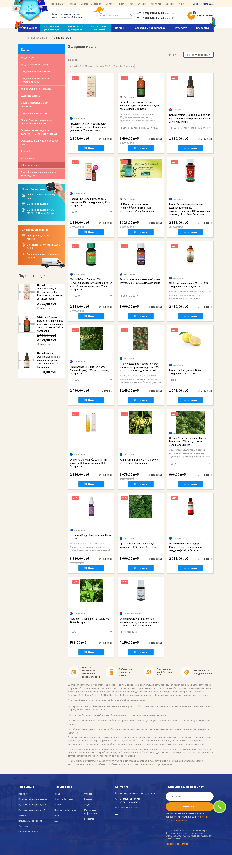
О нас (73, 3)
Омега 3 (119, 28)
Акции (182, 3)
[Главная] (19, 37)
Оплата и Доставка (91, 3)
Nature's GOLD (103, 66)
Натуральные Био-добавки (36, 71)
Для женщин (52, 28)
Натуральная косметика (34, 113)
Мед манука (30, 28)
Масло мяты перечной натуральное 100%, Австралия (89, 620)
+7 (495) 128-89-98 (150, 13)
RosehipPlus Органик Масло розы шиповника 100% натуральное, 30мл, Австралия (90, 202)
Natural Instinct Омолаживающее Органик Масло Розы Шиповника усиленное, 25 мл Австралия (50, 292)
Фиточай (25, 151)
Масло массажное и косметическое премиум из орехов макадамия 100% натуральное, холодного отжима (139, 367)
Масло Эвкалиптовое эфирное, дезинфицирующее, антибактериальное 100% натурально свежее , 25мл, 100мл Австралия (190, 209)
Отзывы (142, 3)
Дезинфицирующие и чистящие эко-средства (38, 174)
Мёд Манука (28, 57)
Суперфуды (27, 158)
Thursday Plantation (124, 66)
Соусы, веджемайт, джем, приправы (35, 104)
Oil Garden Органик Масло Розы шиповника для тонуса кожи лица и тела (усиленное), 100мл (139, 105)
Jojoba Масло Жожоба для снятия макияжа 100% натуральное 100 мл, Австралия (89, 463)
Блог (121, 3)
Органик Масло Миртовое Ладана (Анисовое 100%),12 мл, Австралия (138, 545)
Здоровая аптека (30, 95)
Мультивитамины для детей (31, 810)
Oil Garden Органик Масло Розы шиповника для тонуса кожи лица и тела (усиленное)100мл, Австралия (50, 324)
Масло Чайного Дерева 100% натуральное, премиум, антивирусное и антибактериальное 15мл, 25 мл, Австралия (91, 284)
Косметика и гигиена (28, 831)
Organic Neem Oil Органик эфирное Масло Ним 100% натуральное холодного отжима (188, 441)
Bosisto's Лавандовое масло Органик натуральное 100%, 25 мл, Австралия (140, 281)
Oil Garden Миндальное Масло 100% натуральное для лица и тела (188, 284)
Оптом (57, 804)
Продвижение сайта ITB (177, 843)
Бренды (170, 3)
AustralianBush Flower (81, 66)
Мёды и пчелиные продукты (36, 64)
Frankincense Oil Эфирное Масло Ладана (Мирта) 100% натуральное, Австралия (89, 370)
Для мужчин (75, 28)
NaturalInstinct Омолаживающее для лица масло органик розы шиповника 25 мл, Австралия (49, 360)
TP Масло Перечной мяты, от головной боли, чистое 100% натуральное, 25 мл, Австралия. (137, 208)
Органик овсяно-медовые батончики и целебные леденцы (39, 132)
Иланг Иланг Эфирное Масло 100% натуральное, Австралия (139, 461)
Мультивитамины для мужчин (32, 804)
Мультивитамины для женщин (32, 799)
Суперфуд (181, 28)
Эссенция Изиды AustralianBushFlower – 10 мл (91, 536)
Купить (92, 148)
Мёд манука (24, 793)
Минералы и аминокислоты (36, 88)
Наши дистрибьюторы (65, 810)
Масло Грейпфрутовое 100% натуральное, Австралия (185, 372)
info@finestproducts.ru (128, 807)
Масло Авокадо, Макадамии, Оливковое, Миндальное (37, 122)
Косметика (202, 28)
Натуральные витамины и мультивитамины (35, 80)
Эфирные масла (30, 165)
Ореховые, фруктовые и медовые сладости (40, 142)
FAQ (131, 3)
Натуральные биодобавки (149, 28)
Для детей (99, 28)
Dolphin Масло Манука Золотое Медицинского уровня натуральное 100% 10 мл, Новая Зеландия (139, 622)
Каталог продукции (37, 37)
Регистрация (207, 3)
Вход (195, 3)
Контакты (156, 3)
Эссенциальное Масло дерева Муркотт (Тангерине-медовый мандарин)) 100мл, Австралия (186, 547)
